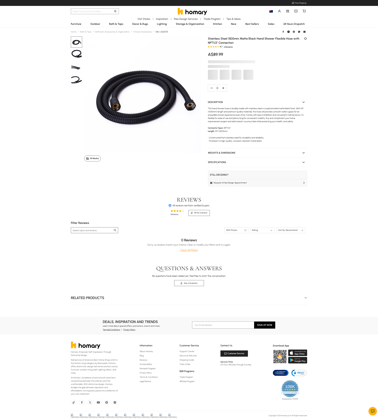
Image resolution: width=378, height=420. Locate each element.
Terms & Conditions (149, 377)
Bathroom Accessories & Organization (112, 32)
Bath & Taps (86, 32)
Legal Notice (145, 381)
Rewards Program (148, 368)
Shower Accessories (142, 32)
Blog (142, 355)
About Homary (146, 351)
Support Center (187, 351)
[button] (257, 102)
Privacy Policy (129, 329)
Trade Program (186, 377)
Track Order (185, 364)
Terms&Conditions (111, 329)
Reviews (143, 360)
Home (74, 32)
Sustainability (146, 364)
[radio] (209, 46)
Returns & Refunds (188, 355)
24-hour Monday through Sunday (235, 364)
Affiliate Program (187, 381)
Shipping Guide (187, 360)
